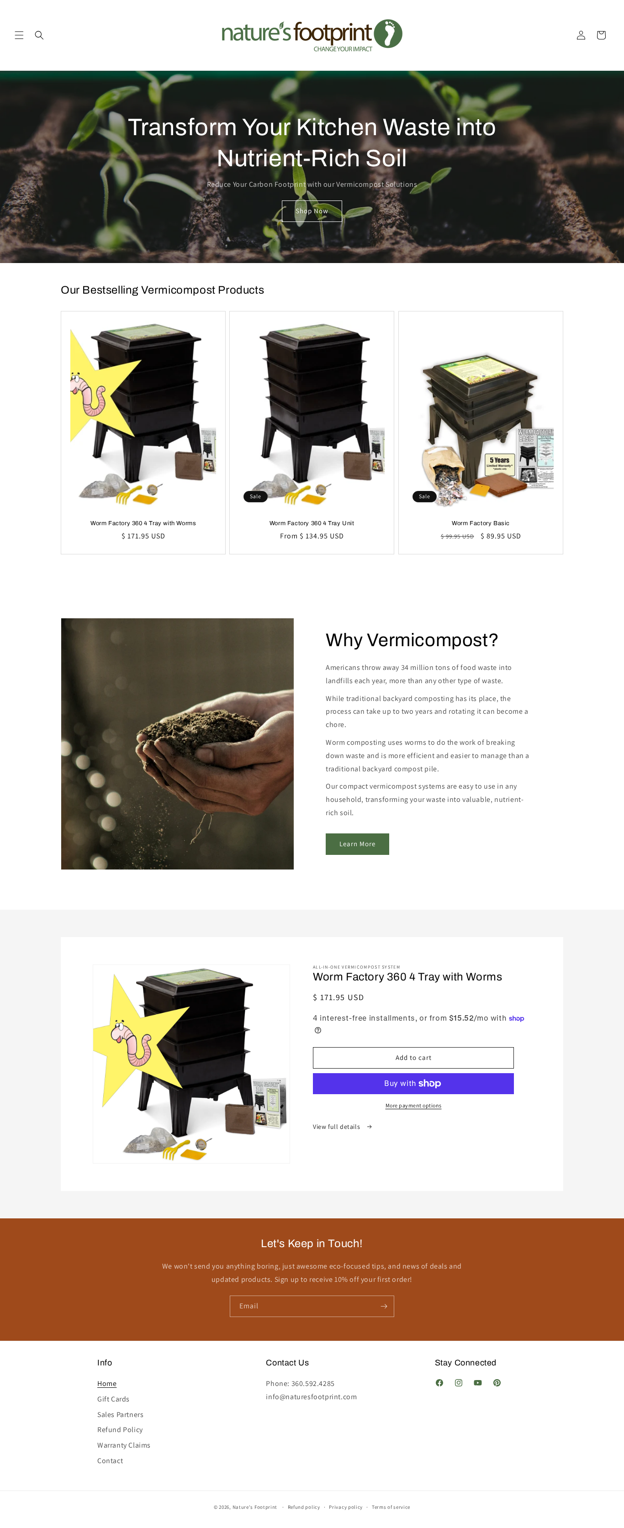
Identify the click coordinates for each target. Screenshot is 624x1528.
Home (106, 1380)
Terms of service (391, 1507)
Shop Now (312, 210)
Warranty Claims (124, 1440)
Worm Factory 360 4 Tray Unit (312, 523)
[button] (19, 35)
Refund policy (304, 1507)
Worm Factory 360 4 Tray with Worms (143, 523)
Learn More (357, 843)
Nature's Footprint (255, 1507)
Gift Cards (113, 1394)
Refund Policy (120, 1425)
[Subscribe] (384, 1306)
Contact (110, 1456)
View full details (337, 1126)
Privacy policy (346, 1507)
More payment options (414, 1105)
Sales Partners (120, 1410)
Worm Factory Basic (481, 523)
